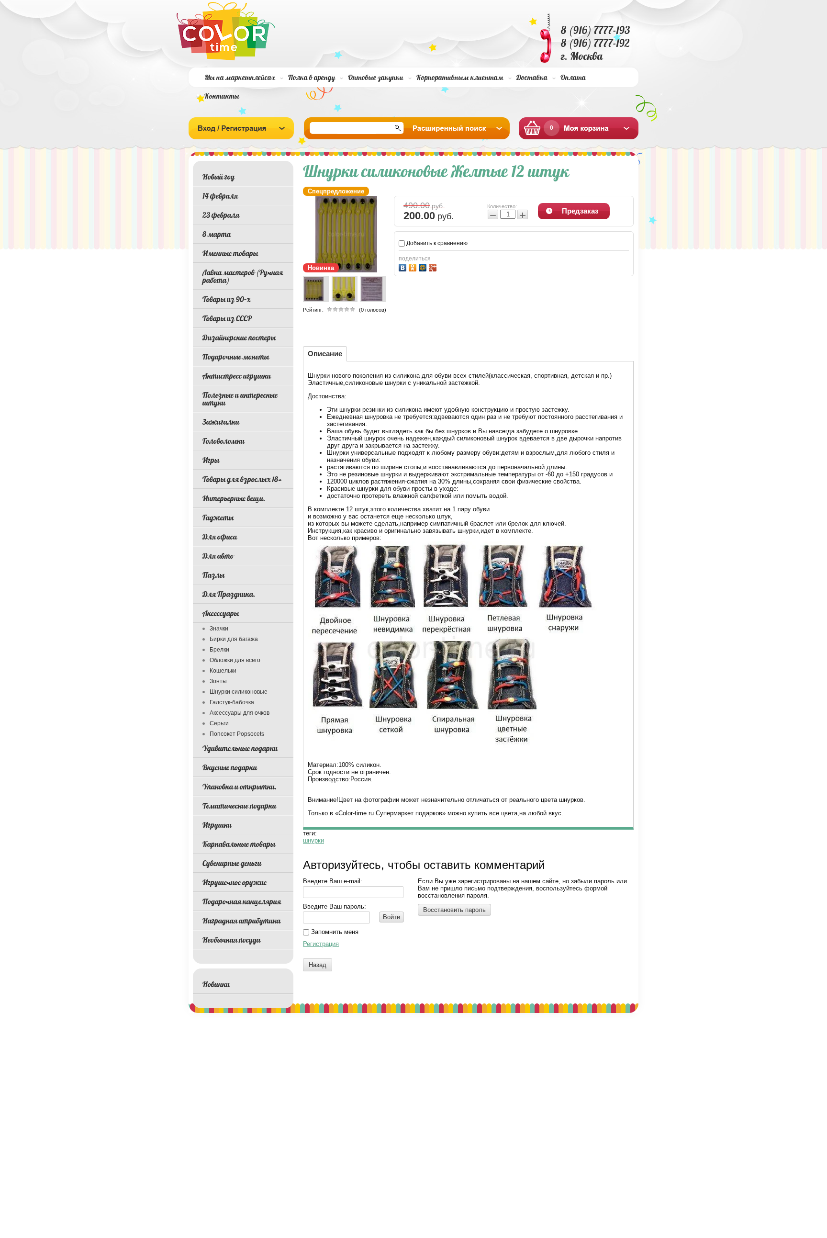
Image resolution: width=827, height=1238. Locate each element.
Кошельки (223, 670)
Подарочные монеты (235, 356)
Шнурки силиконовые (239, 691)
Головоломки (223, 441)
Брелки (219, 649)
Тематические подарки (239, 805)
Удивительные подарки (240, 748)
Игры (210, 460)
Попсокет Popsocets (237, 734)
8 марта (216, 234)
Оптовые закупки (375, 77)
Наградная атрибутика (241, 920)
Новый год (218, 176)
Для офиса (219, 536)
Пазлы (213, 575)
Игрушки (217, 825)
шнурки (313, 840)
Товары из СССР (227, 318)
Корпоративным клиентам (459, 77)
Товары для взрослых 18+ (242, 479)
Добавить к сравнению (436, 243)
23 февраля (220, 215)
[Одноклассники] (414, 266)
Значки (219, 628)
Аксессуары (220, 613)
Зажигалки (220, 422)
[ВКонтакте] (404, 266)
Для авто (218, 556)
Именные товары (230, 253)
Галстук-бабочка (232, 702)
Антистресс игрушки (236, 376)
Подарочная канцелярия (241, 901)
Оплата (573, 77)
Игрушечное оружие (234, 882)
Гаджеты (218, 517)
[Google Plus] (434, 266)
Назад (317, 964)
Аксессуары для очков (239, 712)
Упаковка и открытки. (239, 786)
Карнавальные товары (238, 844)
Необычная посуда (231, 940)
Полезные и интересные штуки (240, 398)
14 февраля (220, 196)
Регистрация (321, 943)
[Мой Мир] (424, 266)
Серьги (219, 723)
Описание (325, 353)
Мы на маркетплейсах (239, 77)
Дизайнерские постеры (239, 337)
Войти (391, 917)
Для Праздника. (228, 594)
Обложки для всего (235, 660)
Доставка (532, 77)
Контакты (221, 96)
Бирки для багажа (234, 639)
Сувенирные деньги (231, 863)
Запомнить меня (333, 931)
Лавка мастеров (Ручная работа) (242, 276)
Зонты (218, 681)
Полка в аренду (311, 77)
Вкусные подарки (229, 767)
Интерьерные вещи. (233, 498)
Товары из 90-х (226, 299)
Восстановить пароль (454, 909)
